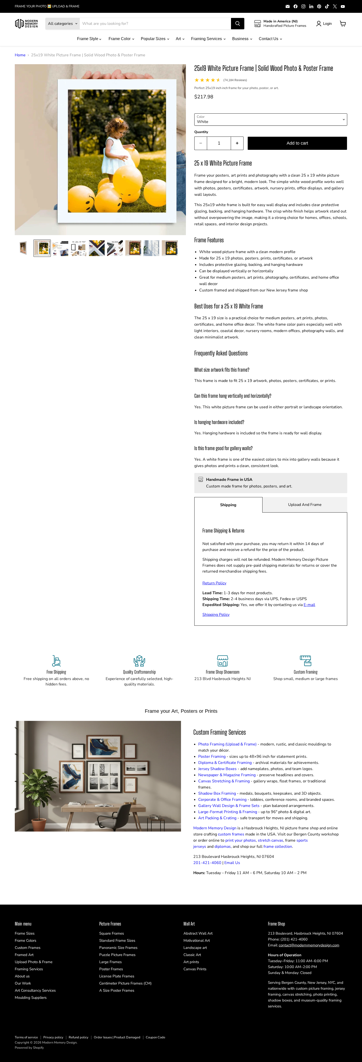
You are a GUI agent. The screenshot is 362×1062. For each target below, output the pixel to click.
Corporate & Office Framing (222, 799)
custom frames (231, 834)
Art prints (191, 961)
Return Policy (214, 583)
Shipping (228, 505)
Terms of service (26, 1037)
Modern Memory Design (214, 828)
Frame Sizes (24, 933)
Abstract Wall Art (198, 933)
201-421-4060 (207, 862)
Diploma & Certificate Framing (225, 762)
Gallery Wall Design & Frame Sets (229, 805)
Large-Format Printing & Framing (227, 812)
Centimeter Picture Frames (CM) (125, 983)
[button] (24, 248)
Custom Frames (27, 947)
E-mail (309, 604)
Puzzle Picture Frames (117, 954)
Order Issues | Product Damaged (117, 1037)
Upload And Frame (305, 504)
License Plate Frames (116, 976)
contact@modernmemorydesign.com (309, 945)
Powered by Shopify (29, 1048)
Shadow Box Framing (217, 793)
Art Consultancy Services (35, 990)
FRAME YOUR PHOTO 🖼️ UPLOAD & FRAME (47, 6)
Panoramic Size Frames (118, 947)
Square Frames (111, 933)
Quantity (201, 132)
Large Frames (110, 961)
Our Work (23, 983)
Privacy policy (53, 1037)
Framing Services (207, 39)
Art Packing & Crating (217, 818)
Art (179, 39)
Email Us (232, 862)
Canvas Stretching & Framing (224, 781)
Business (240, 39)
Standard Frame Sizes (117, 940)
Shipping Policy (216, 614)
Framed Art (24, 954)
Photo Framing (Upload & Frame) (227, 744)
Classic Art (192, 954)
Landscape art (195, 947)
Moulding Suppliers (31, 997)
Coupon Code (155, 1037)
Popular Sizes (153, 39)
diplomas (222, 846)
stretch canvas (270, 840)
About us (22, 976)
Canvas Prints (194, 969)
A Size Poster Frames (116, 990)
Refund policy (78, 1037)
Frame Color (120, 39)
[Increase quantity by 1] (237, 143)
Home (20, 55)
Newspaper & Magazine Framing (227, 775)
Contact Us (269, 39)
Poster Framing (212, 756)
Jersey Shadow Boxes (217, 769)
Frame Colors (25, 940)
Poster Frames (111, 969)
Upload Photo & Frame (33, 961)
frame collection (277, 846)
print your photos (240, 840)
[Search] (237, 23)
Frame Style (88, 39)
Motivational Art (196, 940)
